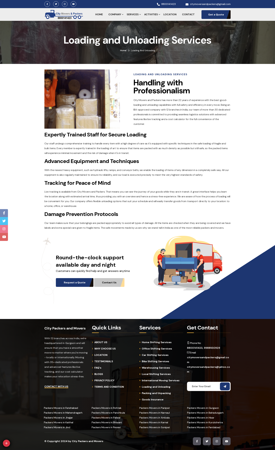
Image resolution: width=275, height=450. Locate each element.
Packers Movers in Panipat (154, 408)
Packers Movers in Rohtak (106, 408)
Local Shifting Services (156, 374)
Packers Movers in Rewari (106, 427)
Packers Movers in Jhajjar (58, 417)
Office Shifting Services (157, 348)
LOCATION (169, 14)
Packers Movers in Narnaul (154, 412)
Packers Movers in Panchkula (108, 412)
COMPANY (114, 14)
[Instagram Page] (4, 229)
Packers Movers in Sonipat (154, 427)
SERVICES (133, 14)
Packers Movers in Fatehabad (61, 408)
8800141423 (168, 4)
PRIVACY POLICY (104, 380)
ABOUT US (100, 342)
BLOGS (98, 374)
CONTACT (188, 14)
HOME (99, 14)
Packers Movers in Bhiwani (107, 422)
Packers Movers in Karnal (153, 422)
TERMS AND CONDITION (109, 386)
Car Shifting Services (155, 355)
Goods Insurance (152, 399)
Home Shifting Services (157, 342)
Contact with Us (56, 386)
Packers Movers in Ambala (154, 417)
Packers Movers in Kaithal (58, 422)
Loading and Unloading (156, 386)
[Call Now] (28, 416)
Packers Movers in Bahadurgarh (205, 412)
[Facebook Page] (4, 213)
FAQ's (97, 367)
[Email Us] (21, 425)
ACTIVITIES (151, 14)
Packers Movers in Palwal (106, 417)
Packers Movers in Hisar (200, 417)
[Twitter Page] (4, 221)
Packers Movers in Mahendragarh (63, 412)
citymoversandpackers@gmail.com (210, 4)
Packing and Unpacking (156, 393)
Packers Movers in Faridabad (203, 427)
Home (123, 50)
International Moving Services (161, 380)
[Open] (6, 443)
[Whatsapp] (13, 433)
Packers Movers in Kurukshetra (205, 422)
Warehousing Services (156, 367)
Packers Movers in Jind (57, 427)
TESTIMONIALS (103, 361)
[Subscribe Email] (225, 386)
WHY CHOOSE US (105, 348)
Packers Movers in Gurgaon (203, 408)
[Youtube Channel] (4, 237)
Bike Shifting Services (155, 361)
